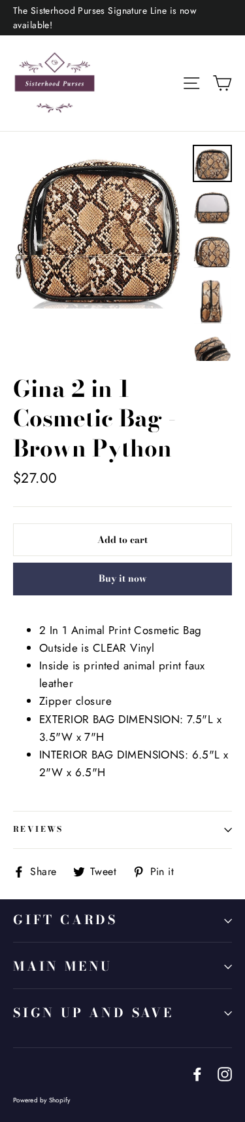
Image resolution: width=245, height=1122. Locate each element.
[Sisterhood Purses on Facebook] (197, 1073)
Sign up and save (93, 1012)
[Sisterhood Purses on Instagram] (225, 1073)
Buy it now (123, 578)
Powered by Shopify (42, 1100)
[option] (99, 227)
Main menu (62, 966)
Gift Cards (65, 919)
